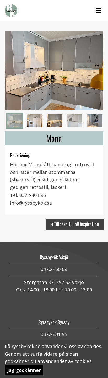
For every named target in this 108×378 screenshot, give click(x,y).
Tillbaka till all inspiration (76, 224)
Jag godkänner (24, 370)
